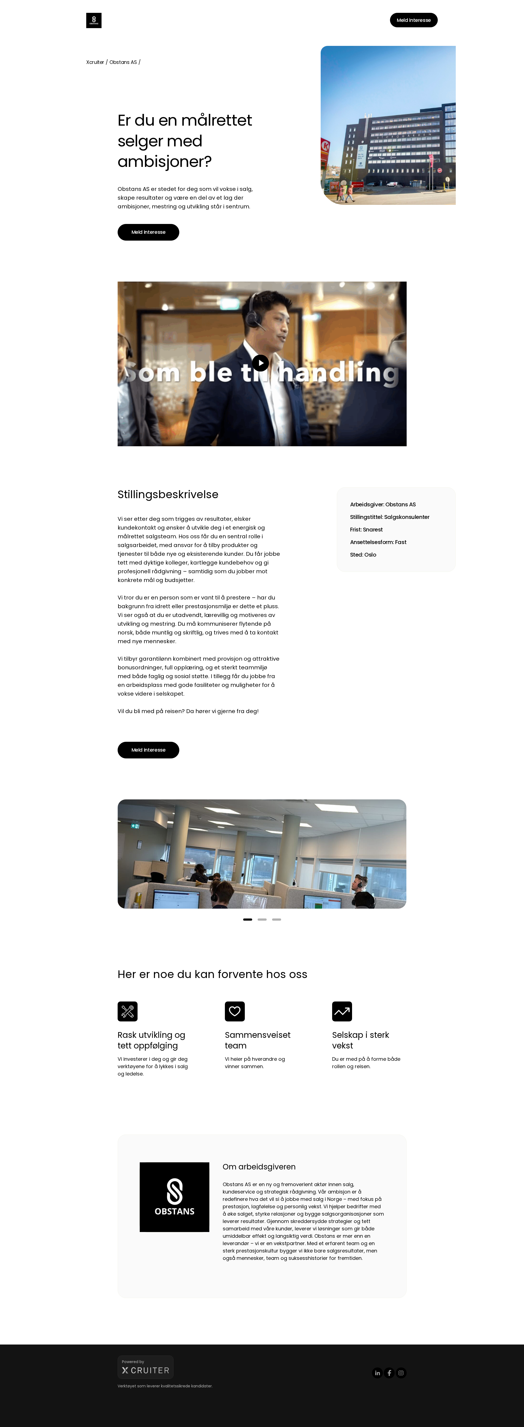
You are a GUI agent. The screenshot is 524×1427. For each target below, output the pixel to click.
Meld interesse (414, 20)
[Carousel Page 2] (262, 919)
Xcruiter (95, 62)
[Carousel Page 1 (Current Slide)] (247, 919)
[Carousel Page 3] (276, 919)
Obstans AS (123, 62)
